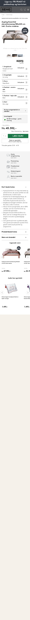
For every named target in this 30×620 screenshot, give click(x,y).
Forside (3, 14)
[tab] (9, 56)
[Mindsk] (5, 137)
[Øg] (5, 135)
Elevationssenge (9, 14)
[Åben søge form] (21, 10)
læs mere (25, 131)
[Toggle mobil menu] (28, 10)
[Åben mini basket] (25, 10)
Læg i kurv (18, 136)
